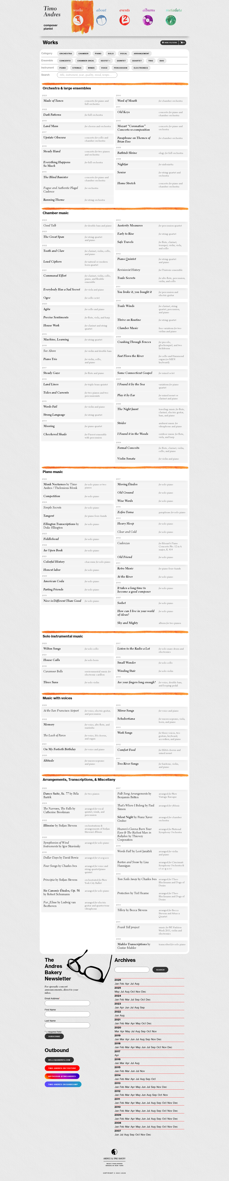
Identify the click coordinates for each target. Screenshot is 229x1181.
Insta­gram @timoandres (62, 1076)
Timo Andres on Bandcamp (63, 1084)
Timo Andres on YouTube (62, 1068)
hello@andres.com (59, 1060)
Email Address (52, 999)
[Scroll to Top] (221, 1173)
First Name (50, 1010)
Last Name (50, 1021)
